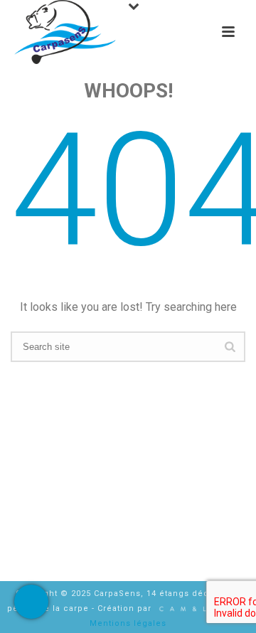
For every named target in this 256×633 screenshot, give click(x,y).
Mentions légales (128, 623)
